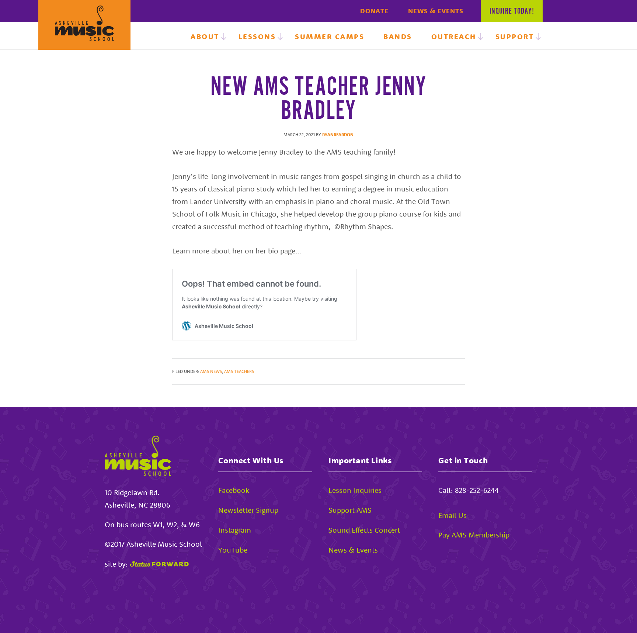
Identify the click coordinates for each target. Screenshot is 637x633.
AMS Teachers (239, 371)
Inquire (512, 11)
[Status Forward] (159, 563)
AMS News (211, 371)
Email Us (452, 515)
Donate (374, 11)
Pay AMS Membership (473, 534)
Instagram (234, 530)
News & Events (435, 11)
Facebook (233, 490)
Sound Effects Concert (364, 530)
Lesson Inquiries (355, 490)
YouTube (232, 549)
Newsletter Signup (248, 510)
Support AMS (350, 510)
